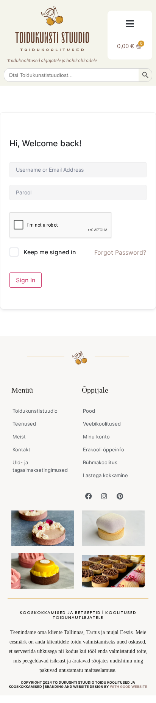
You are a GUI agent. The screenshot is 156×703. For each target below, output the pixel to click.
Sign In (25, 280)
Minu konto (96, 437)
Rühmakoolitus (100, 462)
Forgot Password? (120, 252)
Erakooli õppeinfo (103, 449)
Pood (89, 411)
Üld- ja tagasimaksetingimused (40, 466)
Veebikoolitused (102, 424)
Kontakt (21, 449)
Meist (19, 437)
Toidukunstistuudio (35, 411)
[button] (130, 23)
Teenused (24, 424)
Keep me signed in (49, 252)
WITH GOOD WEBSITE (128, 686)
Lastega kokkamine (105, 475)
